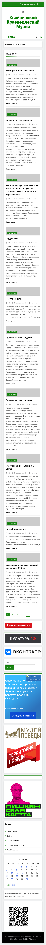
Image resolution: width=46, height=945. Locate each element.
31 (27, 879)
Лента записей (13, 841)
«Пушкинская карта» (27, 4)
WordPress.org (12, 850)
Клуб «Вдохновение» (16, 529)
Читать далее (10, 103)
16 (22, 873)
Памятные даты (14, 299)
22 (17, 876)
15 (17, 873)
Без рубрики (12, 65)
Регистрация (12, 831)
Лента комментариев (15, 845)
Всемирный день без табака (20, 70)
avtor (9, 75)
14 (12, 873)
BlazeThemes (30, 939)
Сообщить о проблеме (23, 716)
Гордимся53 (12, 238)
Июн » (13, 885)
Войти (9, 836)
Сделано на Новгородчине (19, 120)
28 (12, 879)
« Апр (7, 885)
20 (7, 876)
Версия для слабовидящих (18, 625)
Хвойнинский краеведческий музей (23, 22)
